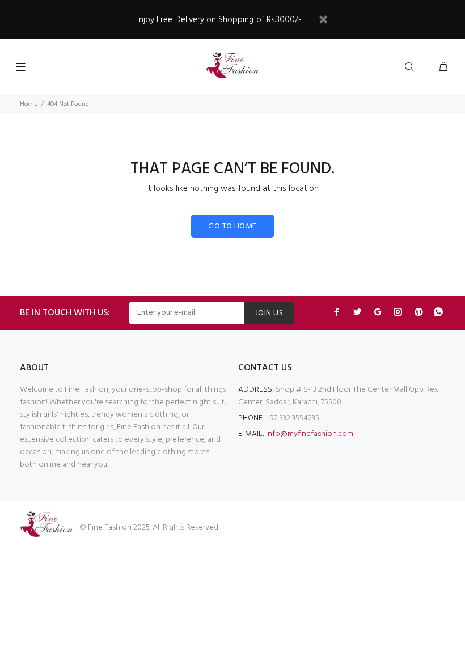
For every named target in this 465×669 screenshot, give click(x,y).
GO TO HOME (232, 226)
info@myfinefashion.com (309, 434)
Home (28, 104)
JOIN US (269, 313)
